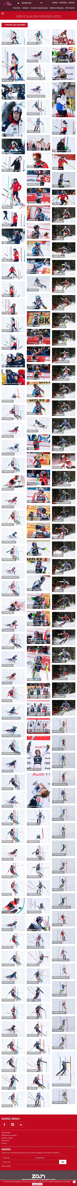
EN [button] (41, 3)
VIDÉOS (25, 8)
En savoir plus (37, 1184)
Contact (4, 1143)
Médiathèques (57, 8)
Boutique (63, 2)
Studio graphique (39, 8)
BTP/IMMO (70, 8)
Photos (16, 8)
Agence (55, 2)
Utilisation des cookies (9, 1135)
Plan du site (5, 1140)
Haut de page (6, 1132)
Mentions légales (7, 1138)
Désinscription (6, 1166)
